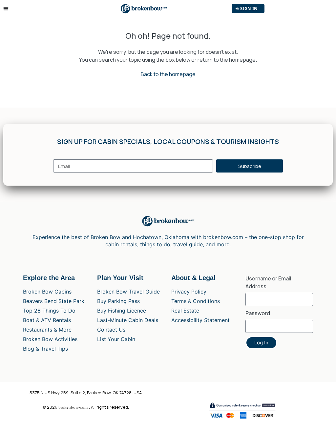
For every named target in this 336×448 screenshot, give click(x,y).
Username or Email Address (268, 282)
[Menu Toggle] (7, 8)
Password (257, 313)
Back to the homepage (168, 74)
